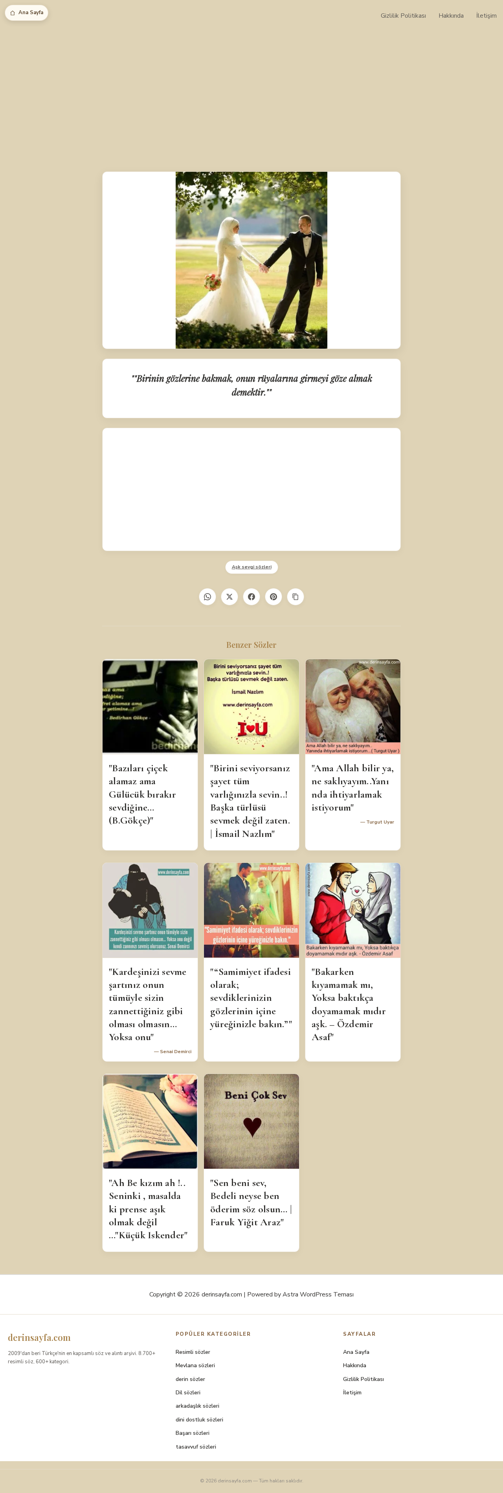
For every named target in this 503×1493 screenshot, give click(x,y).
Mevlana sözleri (195, 1365)
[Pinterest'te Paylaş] (273, 596)
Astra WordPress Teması (318, 1294)
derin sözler (190, 1379)
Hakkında (451, 15)
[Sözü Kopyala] (295, 596)
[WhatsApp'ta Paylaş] (207, 596)
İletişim (486, 15)
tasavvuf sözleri (196, 1447)
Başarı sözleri (192, 1433)
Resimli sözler (193, 1352)
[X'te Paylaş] (229, 596)
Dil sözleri (188, 1392)
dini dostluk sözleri (199, 1419)
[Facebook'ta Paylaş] (251, 596)
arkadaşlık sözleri (197, 1406)
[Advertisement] (251, 90)
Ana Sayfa (30, 12)
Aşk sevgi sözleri (252, 567)
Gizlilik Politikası (403, 15)
